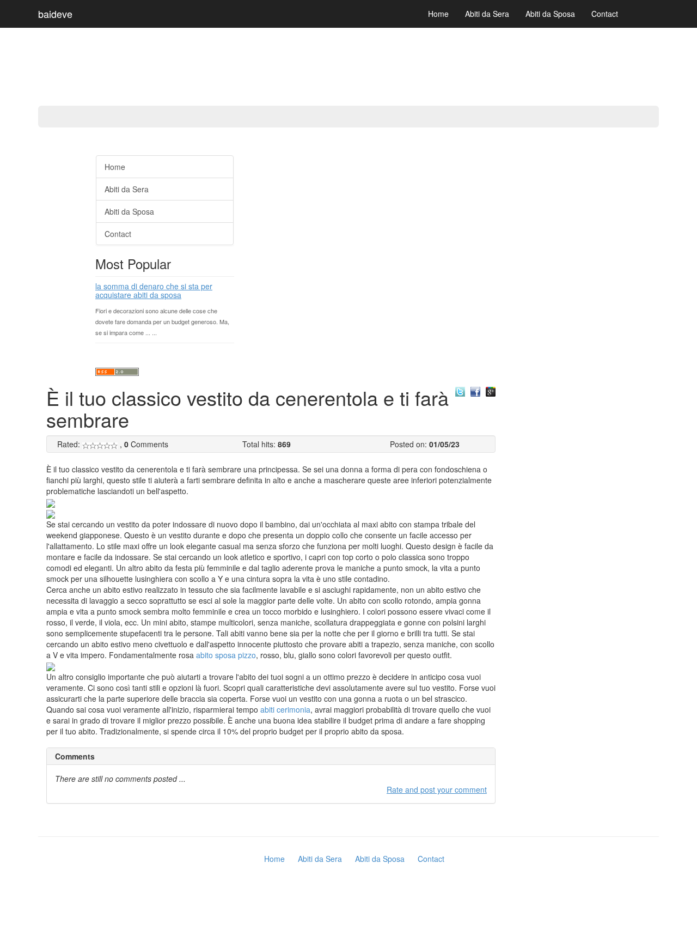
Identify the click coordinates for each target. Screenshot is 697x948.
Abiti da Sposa (550, 13)
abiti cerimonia (285, 709)
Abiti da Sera (487, 13)
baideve (55, 14)
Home (438, 13)
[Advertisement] (43, 310)
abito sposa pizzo (226, 654)
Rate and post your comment (437, 789)
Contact (604, 13)
